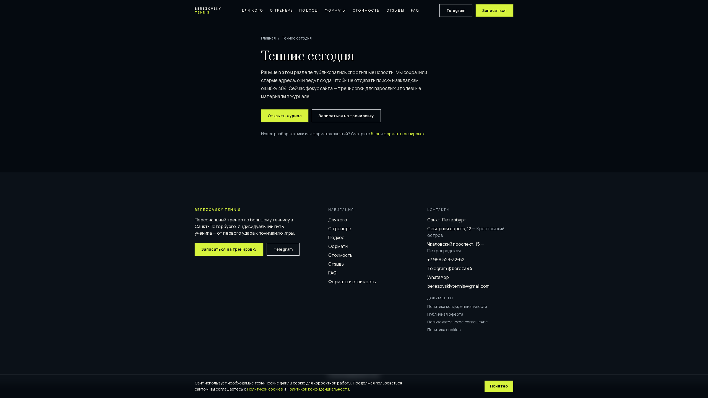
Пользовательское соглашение (457, 321)
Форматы (335, 10)
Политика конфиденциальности (457, 306)
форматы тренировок (404, 133)
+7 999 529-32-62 (445, 259)
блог (375, 133)
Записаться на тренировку (346, 115)
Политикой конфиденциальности (318, 389)
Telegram (455, 10)
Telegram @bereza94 (449, 268)
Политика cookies (444, 329)
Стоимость (366, 10)
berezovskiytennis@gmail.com (458, 286)
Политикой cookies (265, 389)
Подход (308, 10)
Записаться (494, 10)
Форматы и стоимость (352, 282)
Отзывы (395, 10)
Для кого (252, 10)
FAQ (415, 10)
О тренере (281, 10)
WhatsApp (438, 277)
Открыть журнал (285, 115)
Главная (268, 38)
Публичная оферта (445, 314)
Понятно (499, 386)
